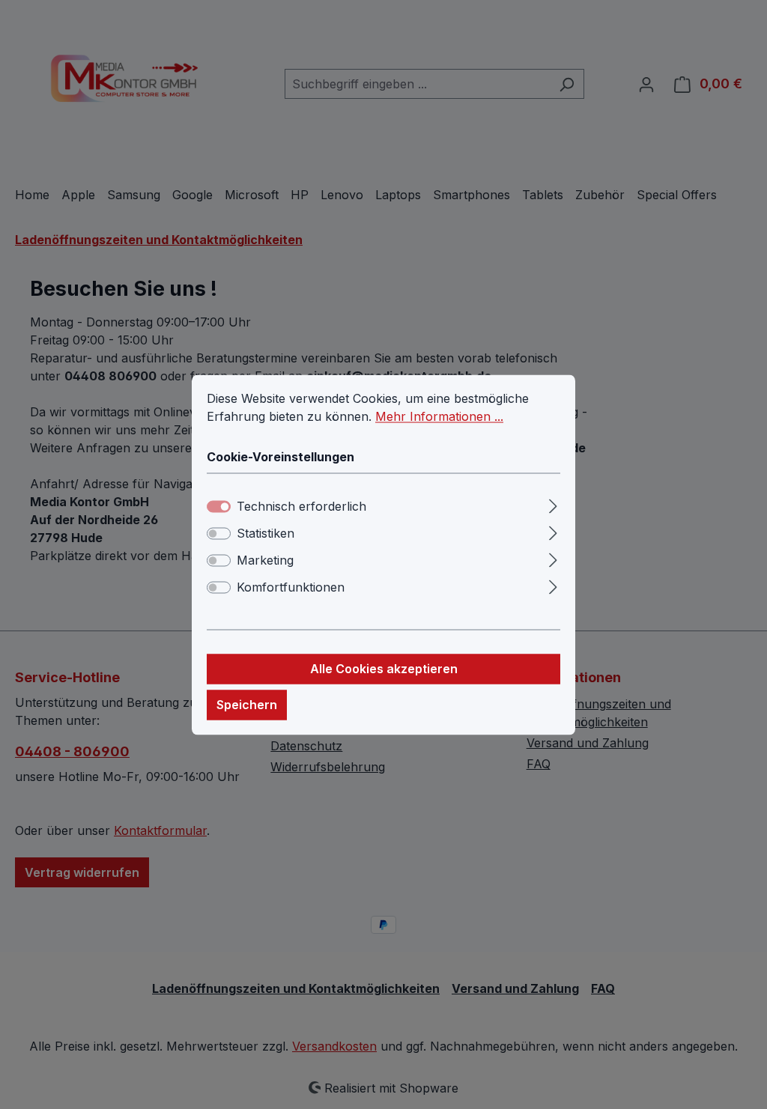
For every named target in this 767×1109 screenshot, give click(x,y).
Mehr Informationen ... (439, 416)
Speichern (246, 704)
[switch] (219, 533)
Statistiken (265, 533)
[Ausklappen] (553, 503)
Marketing (265, 560)
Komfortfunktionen (291, 587)
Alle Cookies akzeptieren (384, 668)
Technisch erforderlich (301, 506)
